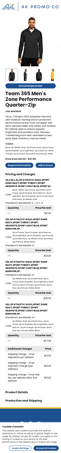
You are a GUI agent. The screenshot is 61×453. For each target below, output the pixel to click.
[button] (30, 174)
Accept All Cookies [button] (46, 448)
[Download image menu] (52, 19)
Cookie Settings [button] (20, 448)
